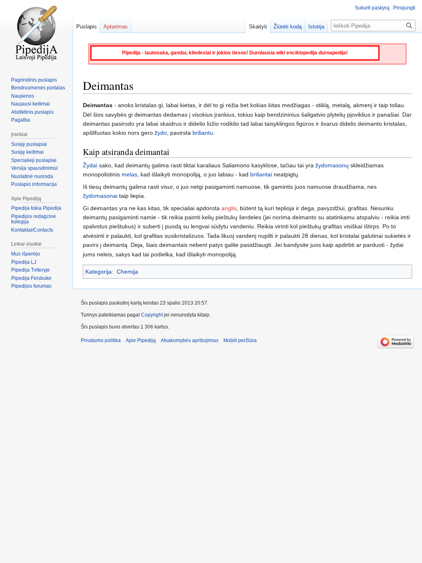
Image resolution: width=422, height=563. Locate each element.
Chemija (127, 271)
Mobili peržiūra (240, 340)
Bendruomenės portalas (38, 88)
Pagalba (20, 120)
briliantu (202, 132)
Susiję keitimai (27, 152)
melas (129, 174)
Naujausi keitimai (30, 104)
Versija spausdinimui (34, 168)
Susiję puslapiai (29, 144)
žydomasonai (100, 195)
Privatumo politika (101, 340)
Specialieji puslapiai (33, 160)
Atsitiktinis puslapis (32, 112)
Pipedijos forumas (31, 286)
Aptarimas (115, 26)
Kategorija (98, 271)
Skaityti (258, 26)
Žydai (90, 165)
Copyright (152, 315)
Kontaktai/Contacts (32, 230)
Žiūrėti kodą (288, 26)
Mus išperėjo (25, 254)
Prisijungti (404, 8)
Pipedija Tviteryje (30, 270)
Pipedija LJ (23, 262)
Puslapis (86, 26)
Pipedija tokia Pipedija (36, 208)
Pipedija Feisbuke (31, 278)
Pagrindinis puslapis (34, 80)
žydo (161, 132)
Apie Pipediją (141, 340)
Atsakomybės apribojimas (189, 340)
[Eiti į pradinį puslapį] (36, 33)
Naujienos (22, 96)
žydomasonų (332, 165)
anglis (229, 208)
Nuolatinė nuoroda (32, 176)
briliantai (261, 174)
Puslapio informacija (34, 184)
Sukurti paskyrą (372, 8)
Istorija (316, 26)
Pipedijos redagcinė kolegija (33, 219)
